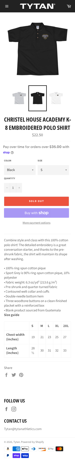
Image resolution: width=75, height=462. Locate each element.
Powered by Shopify (32, 442)
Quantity (9, 178)
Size (40, 160)
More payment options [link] (36, 223)
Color (7, 160)
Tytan (16, 442)
